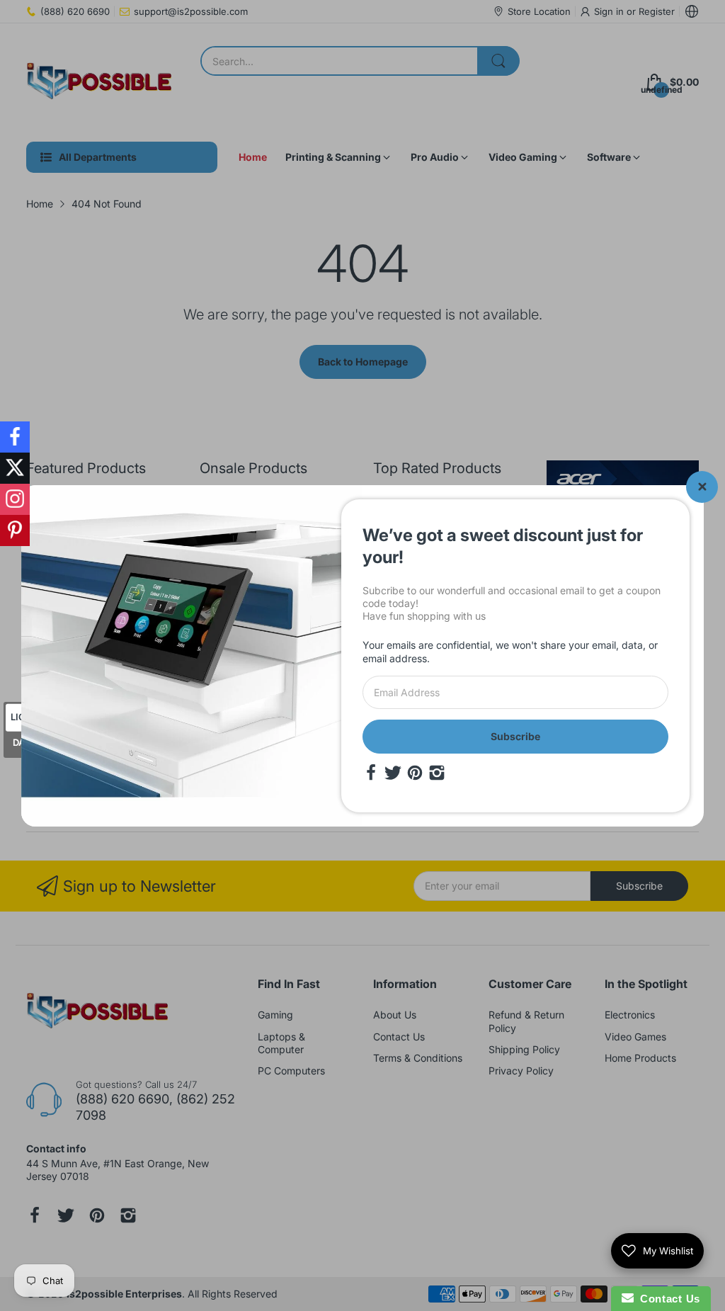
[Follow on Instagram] (15, 499)
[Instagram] (436, 772)
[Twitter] (392, 772)
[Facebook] (370, 772)
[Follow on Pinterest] (15, 530)
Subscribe (515, 736)
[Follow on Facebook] (15, 437)
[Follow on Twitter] (15, 468)
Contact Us (667, 1299)
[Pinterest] (414, 772)
